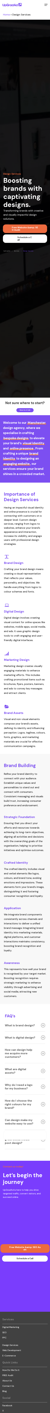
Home (6, 14)
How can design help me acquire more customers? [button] (18, 1053)
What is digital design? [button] (20, 1037)
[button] (46, 4)
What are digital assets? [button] (15, 1070)
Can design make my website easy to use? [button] (19, 1121)
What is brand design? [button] (20, 1025)
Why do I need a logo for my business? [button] (18, 1086)
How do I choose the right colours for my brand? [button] (18, 1104)
